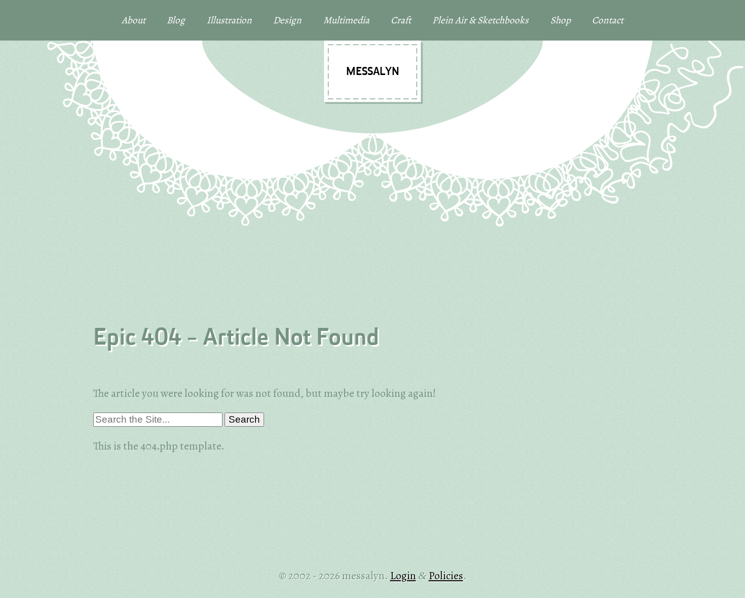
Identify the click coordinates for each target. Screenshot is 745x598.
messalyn (372, 72)
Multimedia (346, 20)
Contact (607, 20)
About (133, 20)
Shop (560, 20)
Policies (446, 575)
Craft (401, 20)
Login (403, 575)
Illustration (229, 20)
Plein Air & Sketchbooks (480, 20)
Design (287, 20)
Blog (176, 20)
